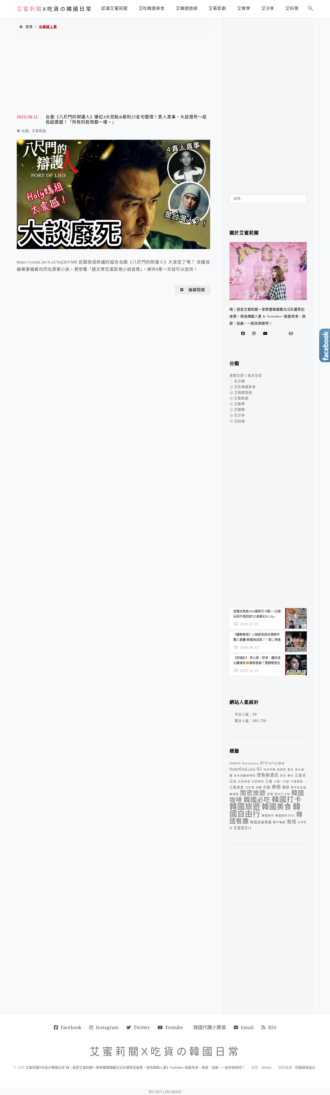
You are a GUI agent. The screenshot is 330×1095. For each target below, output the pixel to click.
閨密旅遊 (253, 792)
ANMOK (235, 763)
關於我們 (155, 1092)
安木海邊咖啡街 (244, 775)
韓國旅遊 (244, 807)
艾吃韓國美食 (245, 387)
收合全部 (255, 375)
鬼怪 (291, 821)
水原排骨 (244, 781)
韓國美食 (277, 807)
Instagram (107, 1027)
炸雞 (266, 787)
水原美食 (258, 781)
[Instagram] (255, 333)
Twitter (142, 1027)
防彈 (270, 794)
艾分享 (239, 415)
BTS (264, 763)
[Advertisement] (113, 74)
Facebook (71, 1027)
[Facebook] (244, 333)
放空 (283, 775)
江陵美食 (236, 787)
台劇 (25, 131)
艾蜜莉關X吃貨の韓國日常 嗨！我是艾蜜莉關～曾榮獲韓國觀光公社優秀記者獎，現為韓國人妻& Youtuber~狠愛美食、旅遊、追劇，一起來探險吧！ (135, 1067)
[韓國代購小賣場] (275, 333)
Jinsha (266, 1067)
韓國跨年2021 (285, 815)
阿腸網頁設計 (305, 1067)
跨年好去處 (298, 787)
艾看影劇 (39, 131)
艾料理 (239, 421)
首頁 (29, 27)
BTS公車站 (277, 763)
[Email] (292, 333)
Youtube (174, 1027)
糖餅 (286, 787)
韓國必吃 (257, 799)
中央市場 (269, 769)
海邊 (259, 787)
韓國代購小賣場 (209, 1027)
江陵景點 (297, 781)
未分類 (239, 381)
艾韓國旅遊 (243, 392)
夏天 (290, 769)
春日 (290, 775)
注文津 (249, 787)
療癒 (276, 787)
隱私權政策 (173, 1092)
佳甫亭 (281, 769)
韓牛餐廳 (279, 822)
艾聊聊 (239, 409)
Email (247, 1027)
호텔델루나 (243, 828)
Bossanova (250, 763)
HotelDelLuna (242, 769)
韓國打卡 (287, 800)
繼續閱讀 (196, 290)
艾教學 (239, 404)
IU (259, 769)
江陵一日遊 (281, 781)
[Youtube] (266, 333)
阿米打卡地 (282, 794)
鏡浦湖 (234, 794)
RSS (272, 1027)
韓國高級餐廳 (261, 822)
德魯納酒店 (268, 775)
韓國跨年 (268, 815)
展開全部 (236, 375)
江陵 (269, 781)
